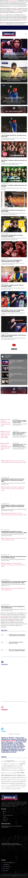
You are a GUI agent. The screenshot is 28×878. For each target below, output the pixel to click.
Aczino (3, 761)
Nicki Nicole (11, 772)
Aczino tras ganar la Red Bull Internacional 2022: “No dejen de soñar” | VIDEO (20, 421)
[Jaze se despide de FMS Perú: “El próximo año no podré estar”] (14, 94)
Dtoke (16, 763)
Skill (21, 786)
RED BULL (5, 40)
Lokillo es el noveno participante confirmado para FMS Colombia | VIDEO (13, 335)
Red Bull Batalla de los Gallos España (10, 781)
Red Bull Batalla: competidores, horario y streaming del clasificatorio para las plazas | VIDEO (14, 532)
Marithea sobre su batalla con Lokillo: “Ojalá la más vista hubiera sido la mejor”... (20, 433)
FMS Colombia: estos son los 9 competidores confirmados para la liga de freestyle (12, 310)
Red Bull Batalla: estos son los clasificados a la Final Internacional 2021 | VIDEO (20, 445)
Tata (4, 788)
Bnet (2, 763)
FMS (4, 85)
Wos (19, 788)
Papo (15, 773)
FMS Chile (16, 766)
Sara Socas (18, 786)
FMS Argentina (8, 766)
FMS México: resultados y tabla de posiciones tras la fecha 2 (14, 186)
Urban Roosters (13, 788)
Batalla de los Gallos (18, 761)
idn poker (11, 6)
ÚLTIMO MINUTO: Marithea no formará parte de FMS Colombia (13, 211)
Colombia (12, 763)
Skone (23, 786)
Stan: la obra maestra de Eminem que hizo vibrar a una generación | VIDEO (17, 650)
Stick (2, 788)
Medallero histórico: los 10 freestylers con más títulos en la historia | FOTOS (17, 635)
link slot (16, 8)
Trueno (8, 788)
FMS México (20, 768)
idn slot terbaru (4, 617)
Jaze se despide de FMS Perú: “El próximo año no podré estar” (13, 136)
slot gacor (4, 14)
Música (3, 773)
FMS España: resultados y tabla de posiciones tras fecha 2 (14, 161)
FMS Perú (4, 770)
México (22, 770)
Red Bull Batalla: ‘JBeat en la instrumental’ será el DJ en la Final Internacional (13, 557)
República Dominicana (11, 786)
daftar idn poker (3, 23)
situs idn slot (16, 11)
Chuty (8, 763)
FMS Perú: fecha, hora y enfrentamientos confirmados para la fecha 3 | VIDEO (11, 261)
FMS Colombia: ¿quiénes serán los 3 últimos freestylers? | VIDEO (12, 285)
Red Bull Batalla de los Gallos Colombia (20, 779)
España (22, 764)
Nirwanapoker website (9, 740)
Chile (5, 763)
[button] (26, 34)
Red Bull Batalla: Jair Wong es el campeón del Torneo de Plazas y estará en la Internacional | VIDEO (12, 506)
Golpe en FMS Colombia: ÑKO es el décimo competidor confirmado (12, 236)
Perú (19, 773)
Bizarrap (24, 761)
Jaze (15, 770)
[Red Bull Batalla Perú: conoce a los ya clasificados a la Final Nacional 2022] (14, 49)
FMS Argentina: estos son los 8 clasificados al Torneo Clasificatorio (12, 607)
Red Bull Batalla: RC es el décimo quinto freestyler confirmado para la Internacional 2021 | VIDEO (14, 582)
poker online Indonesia (13, 0)
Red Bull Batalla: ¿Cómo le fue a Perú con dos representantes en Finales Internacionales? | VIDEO (12, 480)
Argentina (9, 761)
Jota (18, 770)
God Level (11, 770)
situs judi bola (23, 20)
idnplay (12, 620)
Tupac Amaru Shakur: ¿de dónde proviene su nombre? (16, 643)
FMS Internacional (11, 768)
